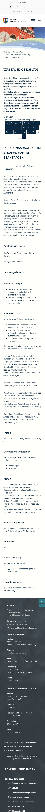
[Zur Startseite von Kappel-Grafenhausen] (14, 20)
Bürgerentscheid (18, 811)
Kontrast (16, 11)
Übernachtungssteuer (20, 797)
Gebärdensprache (25, 746)
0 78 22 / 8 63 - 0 (23, 2)
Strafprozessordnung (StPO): (15, 563)
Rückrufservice (18, 806)
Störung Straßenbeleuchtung (23, 802)
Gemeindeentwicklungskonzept (24, 793)
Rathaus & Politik (18, 52)
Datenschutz (19, 742)
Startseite (6, 52)
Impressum (7, 742)
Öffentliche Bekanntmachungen (24, 783)
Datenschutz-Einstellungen (13, 750)
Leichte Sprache (9, 746)
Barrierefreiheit (31, 742)
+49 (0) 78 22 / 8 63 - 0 (17, 621)
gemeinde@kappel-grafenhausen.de (23, 7)
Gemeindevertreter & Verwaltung (18, 55)
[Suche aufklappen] (42, 601)
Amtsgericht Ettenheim (13, 261)
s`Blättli (15, 788)
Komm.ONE (27, 759)
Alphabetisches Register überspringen (19, 120)
